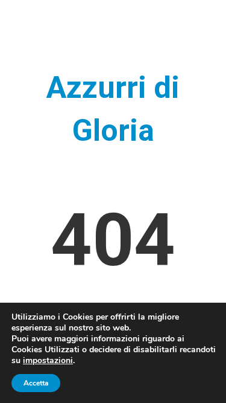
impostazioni (48, 360)
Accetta (36, 383)
